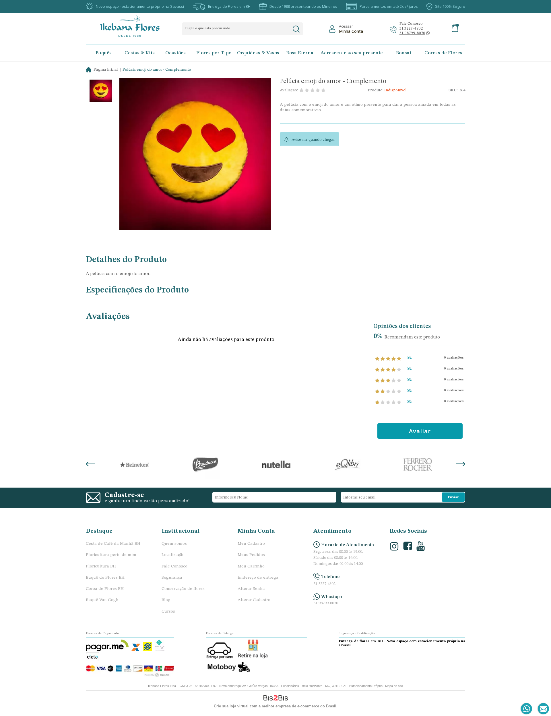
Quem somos (174, 544)
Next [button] (460, 464)
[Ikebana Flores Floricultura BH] (134, 26)
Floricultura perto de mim (111, 555)
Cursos (168, 611)
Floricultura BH (101, 566)
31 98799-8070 (325, 603)
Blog (166, 600)
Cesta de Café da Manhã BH (113, 544)
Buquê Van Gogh (102, 600)
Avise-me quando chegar (313, 140)
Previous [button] (90, 464)
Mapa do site (394, 686)
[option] (101, 91)
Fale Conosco (174, 566)
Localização (173, 555)
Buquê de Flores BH (105, 578)
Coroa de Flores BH (105, 589)
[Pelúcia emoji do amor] (101, 91)
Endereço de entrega (258, 578)
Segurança (172, 578)
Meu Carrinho (251, 566)
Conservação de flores (183, 589)
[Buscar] (296, 29)
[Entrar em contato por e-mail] (542, 708)
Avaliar (420, 431)
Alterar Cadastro (254, 600)
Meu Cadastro (251, 544)
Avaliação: (289, 90)
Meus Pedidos (251, 555)
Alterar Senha (251, 589)
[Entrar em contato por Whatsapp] (526, 708)
